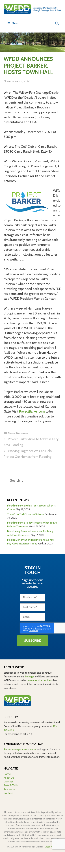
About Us (9, 777)
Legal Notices (51, 846)
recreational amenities (39, 680)
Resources (9, 789)
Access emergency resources (20, 749)
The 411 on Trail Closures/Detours (25, 514)
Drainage (8, 781)
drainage (29, 676)
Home (7, 774)
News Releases (18, 433)
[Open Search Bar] (57, 23)
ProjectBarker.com (32, 411)
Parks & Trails (11, 785)
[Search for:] (32, 480)
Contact (8, 793)
